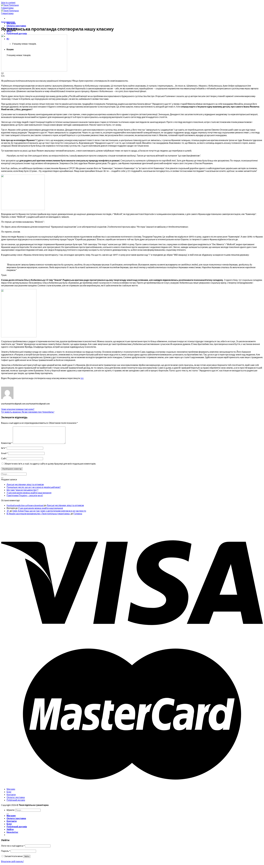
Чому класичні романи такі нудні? (17, 409)
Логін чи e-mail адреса (13, 845)
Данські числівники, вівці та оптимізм (25, 484)
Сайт (3, 458)
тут (81, 378)
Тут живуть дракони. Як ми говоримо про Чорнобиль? (27, 412)
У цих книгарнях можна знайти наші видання (29, 492)
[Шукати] (8, 813)
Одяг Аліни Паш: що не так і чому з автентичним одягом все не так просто (49, 510)
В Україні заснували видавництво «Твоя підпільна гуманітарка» (38, 513)
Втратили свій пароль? (12, 861)
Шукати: (11, 810)
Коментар (6, 443)
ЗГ (8, 510)
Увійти (26, 856)
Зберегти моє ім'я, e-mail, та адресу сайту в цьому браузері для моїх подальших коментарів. (50, 463)
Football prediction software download (25, 505)
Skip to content (8, 2)
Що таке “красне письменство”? (22, 490)
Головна (78, 513)
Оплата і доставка (16, 25)
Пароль (5, 851)
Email (4, 453)
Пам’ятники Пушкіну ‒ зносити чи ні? (25, 495)
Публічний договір (17, 33)
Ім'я (3, 448)
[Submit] (2, 477)
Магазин (11, 23)
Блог (9, 791)
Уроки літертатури (8, 22)
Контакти (11, 794)
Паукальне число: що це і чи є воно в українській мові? (34, 487)
